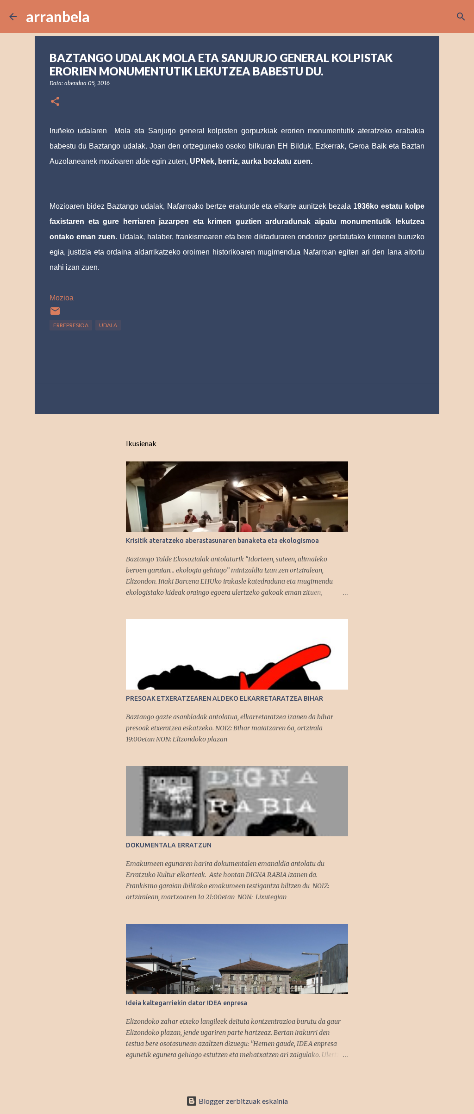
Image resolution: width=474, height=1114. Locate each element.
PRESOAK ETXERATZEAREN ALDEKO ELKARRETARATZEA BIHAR (224, 698)
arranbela (58, 16)
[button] (55, 102)
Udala (108, 325)
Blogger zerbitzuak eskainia (242, 1100)
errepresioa (70, 325)
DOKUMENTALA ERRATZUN (169, 845)
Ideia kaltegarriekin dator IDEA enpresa (186, 1003)
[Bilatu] (102, 17)
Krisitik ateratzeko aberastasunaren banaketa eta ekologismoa (222, 540)
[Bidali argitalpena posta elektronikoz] (55, 314)
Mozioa (62, 298)
